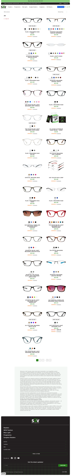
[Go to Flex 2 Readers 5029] (56, 108)
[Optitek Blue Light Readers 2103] (56, 314)
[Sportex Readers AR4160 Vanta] (56, 69)
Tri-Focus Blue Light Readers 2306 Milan (32, 352)
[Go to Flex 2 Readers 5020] (32, 84)
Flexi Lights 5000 (56, 56)
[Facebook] (12, 458)
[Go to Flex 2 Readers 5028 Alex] (32, 37)
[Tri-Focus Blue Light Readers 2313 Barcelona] (56, 214)
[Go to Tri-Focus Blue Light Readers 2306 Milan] (32, 356)
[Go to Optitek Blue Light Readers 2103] (56, 332)
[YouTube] (18, 458)
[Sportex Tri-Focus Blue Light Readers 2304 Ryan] (32, 263)
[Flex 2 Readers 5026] (56, 189)
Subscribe (62, 465)
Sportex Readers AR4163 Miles (32, 57)
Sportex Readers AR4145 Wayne (56, 275)
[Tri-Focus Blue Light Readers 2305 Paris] (32, 118)
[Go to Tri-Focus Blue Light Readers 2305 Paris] (32, 134)
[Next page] (50, 360)
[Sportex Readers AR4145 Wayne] (56, 263)
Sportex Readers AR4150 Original (56, 32)
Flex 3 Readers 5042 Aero (32, 201)
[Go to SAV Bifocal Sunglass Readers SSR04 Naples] (56, 305)
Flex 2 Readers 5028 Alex (32, 32)
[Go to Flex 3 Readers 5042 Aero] (32, 205)
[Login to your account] (67, 7)
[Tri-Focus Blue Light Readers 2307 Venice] (32, 93)
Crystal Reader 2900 (32, 177)
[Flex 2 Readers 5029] (56, 93)
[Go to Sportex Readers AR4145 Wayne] (56, 279)
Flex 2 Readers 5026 (56, 200)
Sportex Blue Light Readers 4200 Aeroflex (32, 301)
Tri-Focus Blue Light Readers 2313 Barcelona (56, 226)
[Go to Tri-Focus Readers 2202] (56, 255)
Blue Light (7, 432)
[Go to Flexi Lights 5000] (56, 60)
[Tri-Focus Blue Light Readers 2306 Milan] (32, 340)
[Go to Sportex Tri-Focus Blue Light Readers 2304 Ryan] (32, 280)
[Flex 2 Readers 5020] (32, 69)
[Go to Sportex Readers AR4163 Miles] (32, 61)
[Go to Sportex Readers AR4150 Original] (56, 37)
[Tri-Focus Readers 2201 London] (56, 142)
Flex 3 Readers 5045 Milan (32, 154)
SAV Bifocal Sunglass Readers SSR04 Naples (56, 301)
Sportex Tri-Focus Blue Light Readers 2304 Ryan (32, 275)
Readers (6, 427)
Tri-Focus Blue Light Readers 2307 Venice (32, 105)
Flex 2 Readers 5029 (56, 104)
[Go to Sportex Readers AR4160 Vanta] (56, 85)
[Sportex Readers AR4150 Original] (56, 20)
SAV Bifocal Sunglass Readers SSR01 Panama (32, 226)
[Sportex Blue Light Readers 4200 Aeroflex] (32, 289)
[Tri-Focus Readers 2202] (56, 239)
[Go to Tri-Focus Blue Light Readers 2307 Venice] (32, 109)
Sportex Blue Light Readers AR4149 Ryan (32, 251)
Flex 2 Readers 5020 (32, 80)
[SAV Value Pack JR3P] (56, 166)
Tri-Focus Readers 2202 (56, 251)
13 (47, 360)
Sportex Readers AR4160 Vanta (56, 81)
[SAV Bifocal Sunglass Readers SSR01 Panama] (32, 214)
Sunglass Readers (9, 437)
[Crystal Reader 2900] (32, 166)
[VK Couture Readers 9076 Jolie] (32, 314)
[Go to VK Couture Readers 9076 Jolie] (32, 330)
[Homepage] (35, 420)
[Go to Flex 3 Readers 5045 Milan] (32, 158)
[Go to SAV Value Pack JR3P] (56, 181)
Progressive (7, 435)
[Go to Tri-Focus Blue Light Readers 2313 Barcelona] (56, 231)
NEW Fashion (8, 430)
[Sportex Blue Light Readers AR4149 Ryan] (32, 239)
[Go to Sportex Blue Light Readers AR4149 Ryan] (32, 255)
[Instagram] (15, 458)
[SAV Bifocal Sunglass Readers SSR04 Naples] (56, 289)
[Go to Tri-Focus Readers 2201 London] (56, 158)
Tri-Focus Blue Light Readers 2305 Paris (32, 130)
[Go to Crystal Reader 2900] (32, 181)
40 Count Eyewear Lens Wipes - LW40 (56, 130)
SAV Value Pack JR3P (56, 177)
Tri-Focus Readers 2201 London (56, 154)
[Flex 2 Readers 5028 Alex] (32, 20)
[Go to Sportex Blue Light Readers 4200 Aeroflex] (32, 306)
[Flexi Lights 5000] (56, 45)
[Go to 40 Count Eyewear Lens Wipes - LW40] (56, 134)
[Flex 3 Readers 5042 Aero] (32, 189)
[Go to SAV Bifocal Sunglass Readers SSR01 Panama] (32, 231)
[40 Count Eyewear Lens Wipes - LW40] (56, 118)
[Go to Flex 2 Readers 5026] (56, 204)
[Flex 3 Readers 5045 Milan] (32, 142)
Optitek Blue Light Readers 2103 (56, 326)
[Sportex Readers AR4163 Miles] (32, 45)
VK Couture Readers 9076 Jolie (32, 326)
